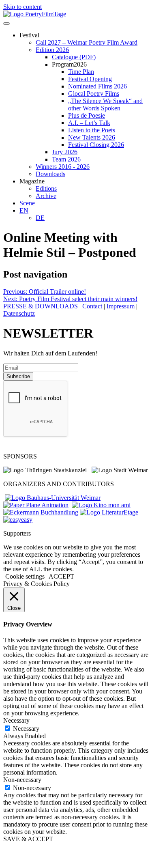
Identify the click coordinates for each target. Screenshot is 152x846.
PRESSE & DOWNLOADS (40, 306)
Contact (92, 306)
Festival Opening (90, 78)
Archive (46, 195)
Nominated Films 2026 (97, 86)
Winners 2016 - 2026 (63, 166)
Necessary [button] (16, 720)
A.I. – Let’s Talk (89, 122)
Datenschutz (19, 313)
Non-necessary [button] (22, 779)
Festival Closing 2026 (96, 144)
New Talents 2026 (91, 137)
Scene (27, 203)
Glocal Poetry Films (93, 93)
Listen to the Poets (91, 130)
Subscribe (18, 376)
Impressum (121, 306)
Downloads (50, 173)
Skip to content (22, 6)
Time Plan (81, 71)
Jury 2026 (64, 152)
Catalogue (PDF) (74, 57)
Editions (46, 188)
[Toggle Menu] (6, 23)
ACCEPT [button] (61, 576)
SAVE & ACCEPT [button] (28, 838)
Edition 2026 (52, 49)
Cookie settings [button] (25, 576)
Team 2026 (66, 159)
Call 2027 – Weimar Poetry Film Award (86, 42)
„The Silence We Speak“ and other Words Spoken (105, 104)
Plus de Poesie (86, 115)
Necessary (26, 728)
